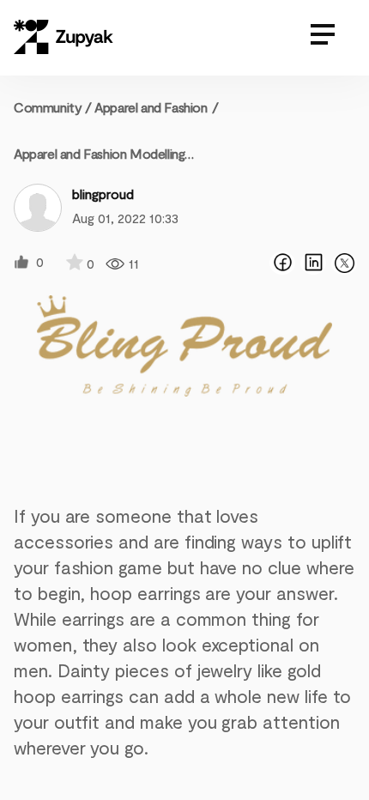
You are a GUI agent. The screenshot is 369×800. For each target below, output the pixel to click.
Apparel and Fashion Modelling (99, 153)
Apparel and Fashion (150, 107)
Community (53, 107)
